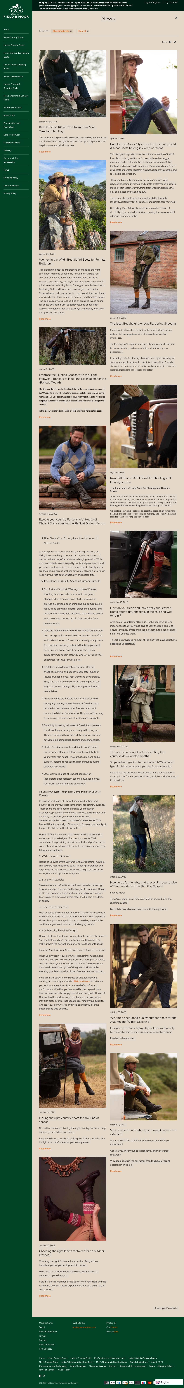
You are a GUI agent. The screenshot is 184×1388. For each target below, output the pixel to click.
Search (42, 1327)
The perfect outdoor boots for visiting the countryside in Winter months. (137, 754)
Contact (43, 1340)
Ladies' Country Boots (14, 45)
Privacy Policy (10, 193)
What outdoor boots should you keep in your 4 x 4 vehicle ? (143, 1132)
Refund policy (45, 1349)
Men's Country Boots (13, 37)
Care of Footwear (12, 134)
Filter (42, 31)
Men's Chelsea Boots (13, 76)
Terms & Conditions (48, 1331)
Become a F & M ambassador (11, 160)
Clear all (82, 31)
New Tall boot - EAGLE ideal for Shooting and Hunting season (140, 480)
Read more (45, 151)
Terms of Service (11, 185)
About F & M (9, 115)
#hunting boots (61, 31)
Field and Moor (82, 981)
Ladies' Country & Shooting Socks (12, 86)
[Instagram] (44, 1376)
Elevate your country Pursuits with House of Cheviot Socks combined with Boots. (72, 521)
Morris (114, 1327)
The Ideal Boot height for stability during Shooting (143, 324)
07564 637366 (112, 2)
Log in (148, 2)
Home (6, 29)
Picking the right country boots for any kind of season (69, 1120)
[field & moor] (16, 11)
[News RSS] (176, 18)
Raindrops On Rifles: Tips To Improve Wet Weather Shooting (67, 129)
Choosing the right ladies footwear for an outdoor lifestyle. (71, 1253)
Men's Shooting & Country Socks (16, 97)
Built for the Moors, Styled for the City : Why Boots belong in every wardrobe (143, 146)
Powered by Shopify (68, 1383)
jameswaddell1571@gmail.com (53, 5)
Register (156, 2)
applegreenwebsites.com (84, 1327)
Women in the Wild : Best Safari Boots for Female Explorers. (72, 262)
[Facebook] (40, 1376)
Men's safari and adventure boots (16, 55)
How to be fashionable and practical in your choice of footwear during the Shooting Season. (143, 884)
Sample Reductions (13, 107)
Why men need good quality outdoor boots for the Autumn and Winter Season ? (143, 1020)
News (6, 170)
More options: (46, 1322)
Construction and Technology (12, 125)
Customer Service (12, 142)
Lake (116, 1331)
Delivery (7, 150)
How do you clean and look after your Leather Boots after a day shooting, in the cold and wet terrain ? (141, 612)
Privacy (42, 1336)
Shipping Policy (11, 177)
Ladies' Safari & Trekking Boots (15, 66)
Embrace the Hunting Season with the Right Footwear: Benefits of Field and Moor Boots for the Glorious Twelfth (72, 379)
